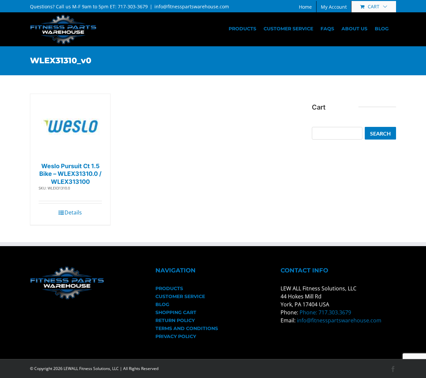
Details (73, 212)
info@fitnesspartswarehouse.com (191, 6)
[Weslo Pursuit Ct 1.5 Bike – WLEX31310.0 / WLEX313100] (70, 126)
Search (380, 133)
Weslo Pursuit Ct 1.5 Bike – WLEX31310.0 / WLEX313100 (70, 174)
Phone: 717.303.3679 (325, 312)
